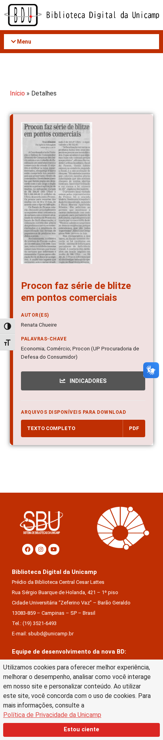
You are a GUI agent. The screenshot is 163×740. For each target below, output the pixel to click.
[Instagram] (40, 549)
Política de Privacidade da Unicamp (52, 715)
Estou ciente (81, 729)
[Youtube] (53, 549)
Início (17, 93)
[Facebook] (27, 549)
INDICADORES (87, 381)
